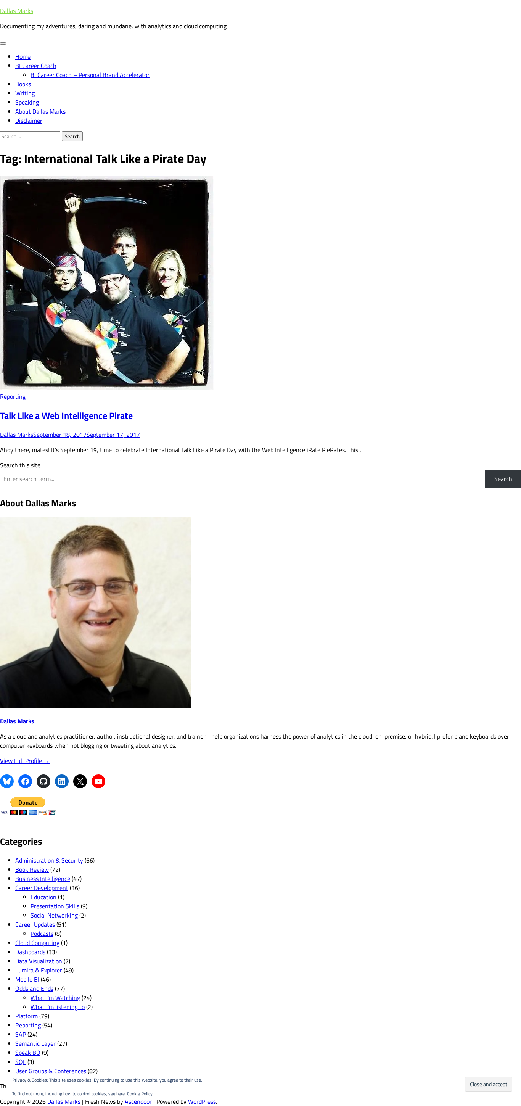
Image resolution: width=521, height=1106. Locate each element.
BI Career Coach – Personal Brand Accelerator (90, 74)
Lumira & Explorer (38, 970)
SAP (20, 1034)
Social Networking (54, 915)
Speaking (27, 102)
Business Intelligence (42, 878)
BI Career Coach (35, 65)
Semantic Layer (35, 1043)
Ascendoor (138, 1101)
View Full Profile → (25, 760)
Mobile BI (27, 979)
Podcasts (42, 933)
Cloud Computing (37, 942)
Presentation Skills (55, 906)
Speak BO (27, 1052)
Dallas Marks (16, 10)
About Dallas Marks (40, 111)
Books (23, 84)
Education (43, 897)
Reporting (13, 396)
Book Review (32, 869)
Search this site (20, 465)
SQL (20, 1061)
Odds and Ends (34, 988)
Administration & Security (49, 860)
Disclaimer (28, 120)
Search (503, 478)
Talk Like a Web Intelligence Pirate (66, 415)
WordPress (202, 1101)
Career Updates (35, 924)
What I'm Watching (55, 997)
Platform (26, 1016)
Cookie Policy (140, 1093)
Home (23, 56)
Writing (25, 93)
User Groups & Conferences (50, 1070)
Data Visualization (38, 961)
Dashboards (30, 951)
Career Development (41, 887)
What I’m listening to (58, 1006)
